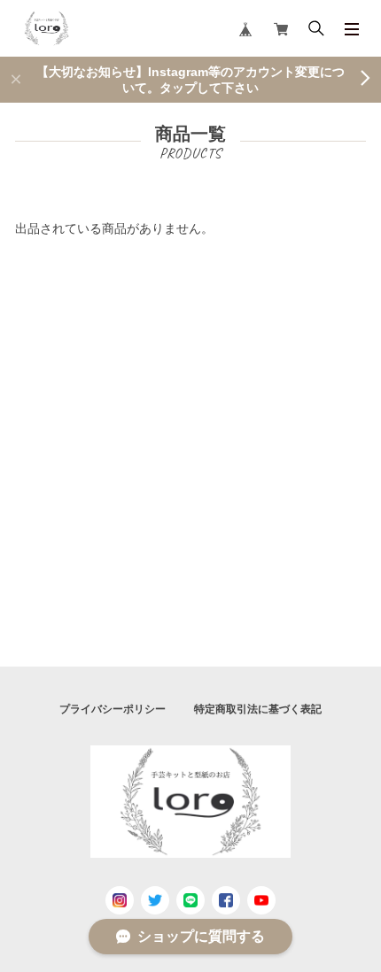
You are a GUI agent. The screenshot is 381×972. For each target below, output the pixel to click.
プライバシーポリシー (112, 709)
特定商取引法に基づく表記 (258, 709)
